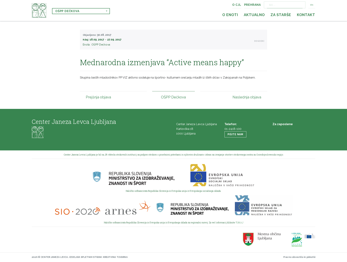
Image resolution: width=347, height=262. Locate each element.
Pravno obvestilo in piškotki (299, 257)
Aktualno (254, 15)
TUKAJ (239, 222)
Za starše (281, 15)
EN (311, 5)
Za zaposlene (283, 124)
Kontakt (306, 15)
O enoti (230, 15)
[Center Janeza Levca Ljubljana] (39, 10)
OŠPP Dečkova (100, 44)
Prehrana (252, 5)
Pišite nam (235, 134)
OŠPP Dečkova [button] (67, 11)
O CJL (236, 5)
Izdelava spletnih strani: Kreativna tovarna (98, 257)
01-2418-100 (232, 129)
